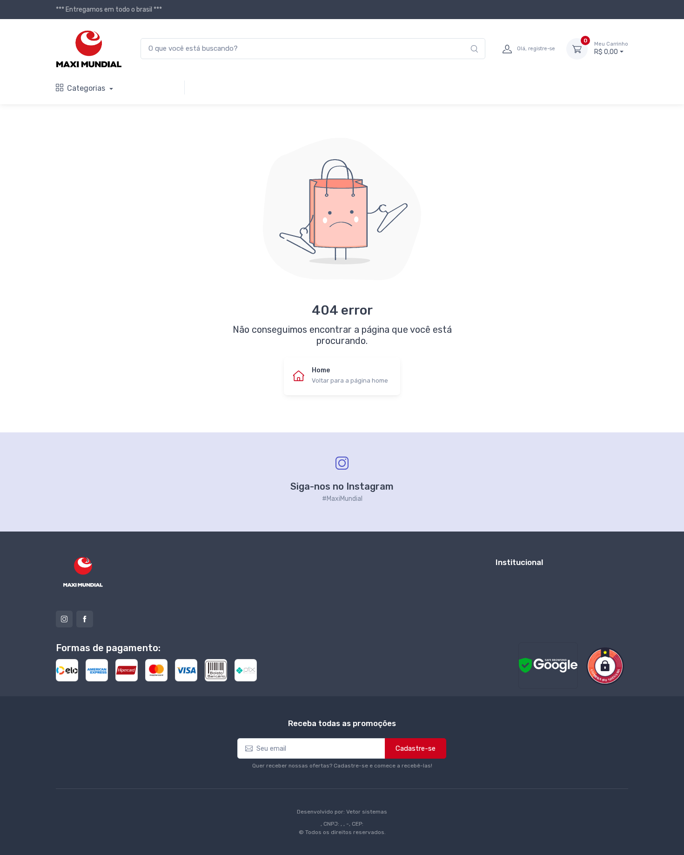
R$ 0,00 (611, 48)
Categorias (87, 88)
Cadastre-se (416, 748)
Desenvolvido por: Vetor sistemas (342, 811)
